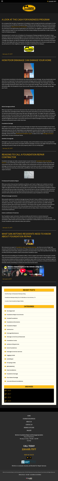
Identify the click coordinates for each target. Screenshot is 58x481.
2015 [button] (9, 401)
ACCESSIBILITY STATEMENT (35, 474)
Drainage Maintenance (13, 333)
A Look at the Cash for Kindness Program (26, 19)
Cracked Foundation (12, 318)
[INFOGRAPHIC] (10, 366)
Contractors (10, 329)
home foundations (12, 348)
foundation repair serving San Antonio (26, 247)
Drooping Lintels (11, 362)
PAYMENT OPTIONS (29, 427)
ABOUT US (29, 421)
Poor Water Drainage (12, 377)
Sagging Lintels (11, 355)
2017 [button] (9, 394)
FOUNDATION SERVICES (29, 418)
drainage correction (48, 133)
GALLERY (29, 430)
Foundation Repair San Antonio (15, 314)
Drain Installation (11, 370)
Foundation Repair (12, 325)
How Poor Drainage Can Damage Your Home (26, 60)
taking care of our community (19, 26)
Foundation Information (13, 322)
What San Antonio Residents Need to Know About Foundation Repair (26, 235)
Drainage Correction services (14, 351)
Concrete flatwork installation (15, 381)
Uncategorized (11, 311)
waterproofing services (13, 344)
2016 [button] (9, 397)
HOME (29, 415)
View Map (29, 440)
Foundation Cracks (12, 340)
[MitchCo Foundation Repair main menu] (2, 1)
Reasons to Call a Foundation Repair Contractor (23, 156)
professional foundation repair (24, 133)
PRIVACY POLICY (22, 474)
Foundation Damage (12, 373)
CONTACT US (29, 424)
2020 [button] (9, 390)
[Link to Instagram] (30, 458)
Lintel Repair (10, 359)
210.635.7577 (52, 1)
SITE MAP (27, 474)
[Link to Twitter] (28, 458)
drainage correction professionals (16, 336)
